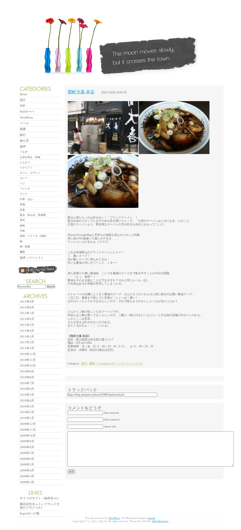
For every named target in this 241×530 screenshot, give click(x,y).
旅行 (84, 363)
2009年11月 (28, 429)
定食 (22, 209)
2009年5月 (27, 464)
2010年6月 (27, 389)
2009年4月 (27, 470)
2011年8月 (27, 307)
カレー (24, 178)
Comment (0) (106, 363)
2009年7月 (27, 453)
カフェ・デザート (30, 172)
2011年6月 (27, 319)
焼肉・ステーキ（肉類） (34, 235)
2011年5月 (27, 325)
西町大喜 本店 (81, 92)
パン (22, 183)
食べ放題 (25, 246)
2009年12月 (28, 424)
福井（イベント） (32, 257)
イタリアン (26, 167)
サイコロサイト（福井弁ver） (40, 498)
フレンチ (25, 188)
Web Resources (160, 521)
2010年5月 (27, 394)
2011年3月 (27, 336)
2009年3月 (27, 476)
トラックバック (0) (130, 363)
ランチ (24, 193)
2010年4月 (27, 400)
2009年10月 (28, 435)
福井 (23, 146)
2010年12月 (28, 354)
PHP (22, 105)
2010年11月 (28, 360)
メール (24, 123)
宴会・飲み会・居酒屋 (33, 215)
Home (23, 94)
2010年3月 (27, 406)
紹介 (23, 100)
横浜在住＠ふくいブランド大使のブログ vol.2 (40, 506)
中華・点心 (26, 199)
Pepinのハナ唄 (29, 513)
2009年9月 (27, 441)
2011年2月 (27, 342)
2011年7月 (27, 313)
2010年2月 (27, 412)
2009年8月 (27, 447)
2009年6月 (27, 459)
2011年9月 (27, 301)
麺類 (92, 363)
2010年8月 (27, 377)
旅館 (22, 225)
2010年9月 (27, 371)
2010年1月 (27, 418)
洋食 (22, 230)
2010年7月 (27, 383)
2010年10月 (28, 365)
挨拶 (23, 129)
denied (151, 518)
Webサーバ (27, 111)
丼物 (22, 204)
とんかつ (25, 162)
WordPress (26, 117)
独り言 (24, 140)
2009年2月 (27, 482)
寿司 (22, 220)
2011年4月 (27, 330)
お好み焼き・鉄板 (30, 157)
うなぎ (24, 151)
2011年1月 (27, 348)
